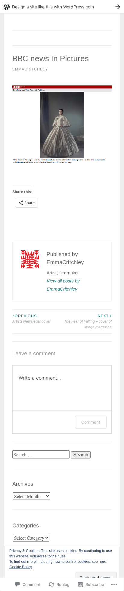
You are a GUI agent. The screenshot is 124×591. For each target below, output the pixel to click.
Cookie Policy (20, 567)
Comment (90, 422)
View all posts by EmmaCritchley (63, 284)
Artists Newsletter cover (31, 319)
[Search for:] (41, 454)
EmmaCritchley (30, 69)
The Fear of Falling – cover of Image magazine (88, 321)
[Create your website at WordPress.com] (62, 6)
